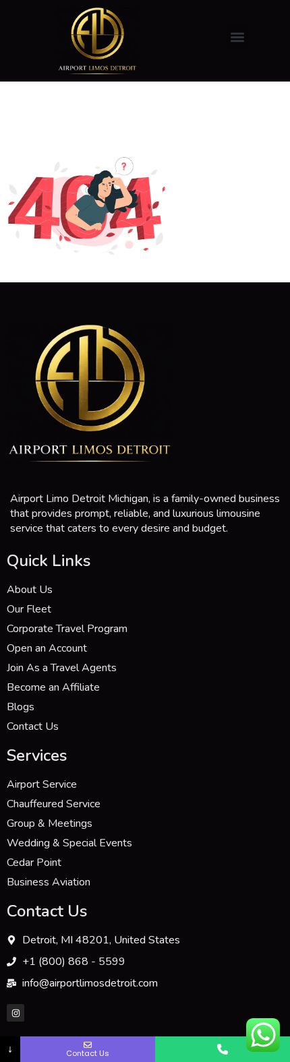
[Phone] (222, 1049)
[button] (237, 37)
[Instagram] (15, 1013)
